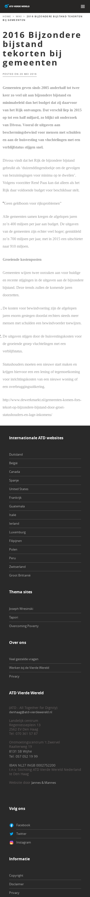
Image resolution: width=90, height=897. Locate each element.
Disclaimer (16, 884)
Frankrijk (15, 497)
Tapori (13, 617)
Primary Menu (82, 6)
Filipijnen (15, 541)
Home (7, 16)
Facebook (23, 825)
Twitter (21, 834)
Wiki (19, 16)
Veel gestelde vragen (23, 659)
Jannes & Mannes (43, 782)
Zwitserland (17, 566)
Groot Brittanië (19, 575)
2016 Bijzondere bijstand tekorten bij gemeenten (42, 48)
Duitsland (16, 454)
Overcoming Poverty (24, 626)
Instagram (23, 842)
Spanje (14, 480)
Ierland (14, 523)
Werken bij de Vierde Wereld (29, 667)
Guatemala (17, 506)
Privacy (14, 676)
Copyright (16, 875)
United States (18, 489)
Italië (12, 515)
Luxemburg (17, 532)
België (13, 463)
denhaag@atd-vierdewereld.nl (30, 712)
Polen (13, 549)
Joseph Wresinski (21, 608)
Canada (14, 471)
